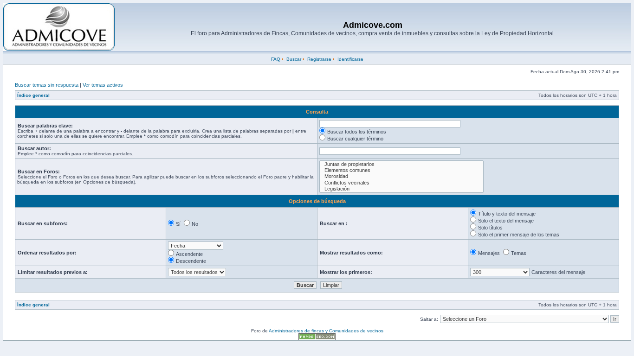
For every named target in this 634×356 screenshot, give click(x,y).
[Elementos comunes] (401, 170)
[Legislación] (401, 189)
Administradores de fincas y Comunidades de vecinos (326, 330)
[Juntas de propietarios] (401, 164)
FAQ (275, 59)
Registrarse (319, 59)
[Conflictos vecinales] (401, 183)
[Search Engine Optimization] (317, 338)
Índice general (33, 95)
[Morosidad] (401, 176)
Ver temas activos (103, 85)
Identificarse (350, 59)
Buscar (293, 59)
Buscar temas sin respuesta (46, 85)
